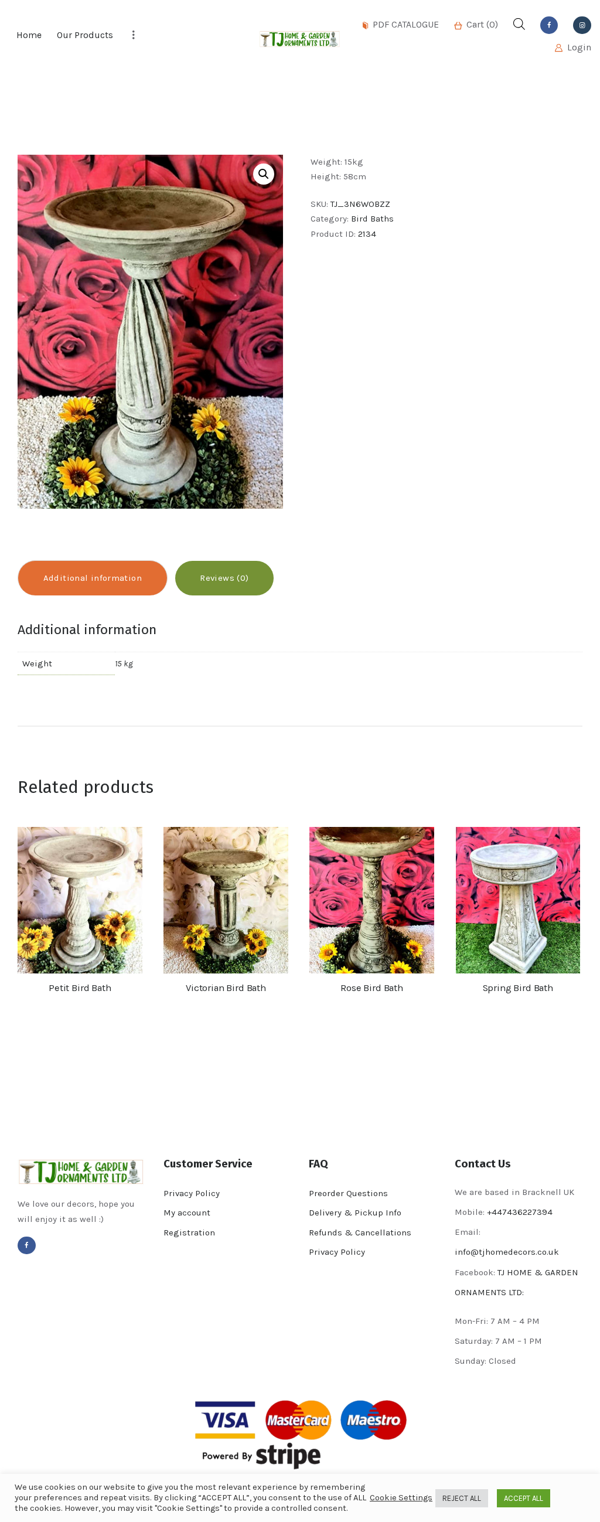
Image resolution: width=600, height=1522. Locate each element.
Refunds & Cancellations (360, 1232)
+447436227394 (520, 1212)
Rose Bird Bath (371, 987)
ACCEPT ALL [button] (523, 1498)
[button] (263, 174)
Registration (189, 1232)
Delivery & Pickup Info (355, 1212)
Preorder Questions (348, 1193)
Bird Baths (372, 218)
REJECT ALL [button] (461, 1498)
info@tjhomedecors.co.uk (507, 1252)
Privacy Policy (191, 1193)
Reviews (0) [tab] (224, 578)
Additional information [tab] (92, 578)
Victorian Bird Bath (226, 987)
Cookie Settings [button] (401, 1498)
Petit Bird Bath (80, 987)
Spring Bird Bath (518, 987)
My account (186, 1212)
